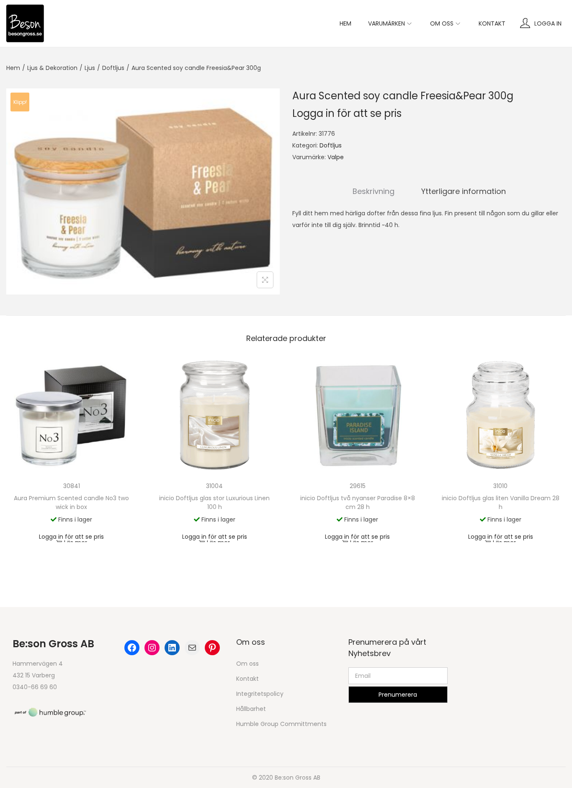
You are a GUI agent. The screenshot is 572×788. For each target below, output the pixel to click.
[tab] (373, 191)
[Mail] (192, 647)
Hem (13, 68)
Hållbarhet (251, 709)
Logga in (548, 23)
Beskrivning (373, 191)
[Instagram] (152, 647)
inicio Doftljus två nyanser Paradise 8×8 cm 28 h (357, 502)
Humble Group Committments (281, 724)
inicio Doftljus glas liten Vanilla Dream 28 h (500, 502)
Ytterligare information (463, 191)
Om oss (247, 663)
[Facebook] (131, 647)
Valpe (335, 157)
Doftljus (113, 68)
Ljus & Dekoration (52, 68)
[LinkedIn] (172, 647)
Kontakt (247, 678)
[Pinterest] (212, 647)
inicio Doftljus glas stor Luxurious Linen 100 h (214, 502)
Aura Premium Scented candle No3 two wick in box (71, 502)
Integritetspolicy (259, 694)
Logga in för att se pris (347, 113)
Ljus (90, 68)
